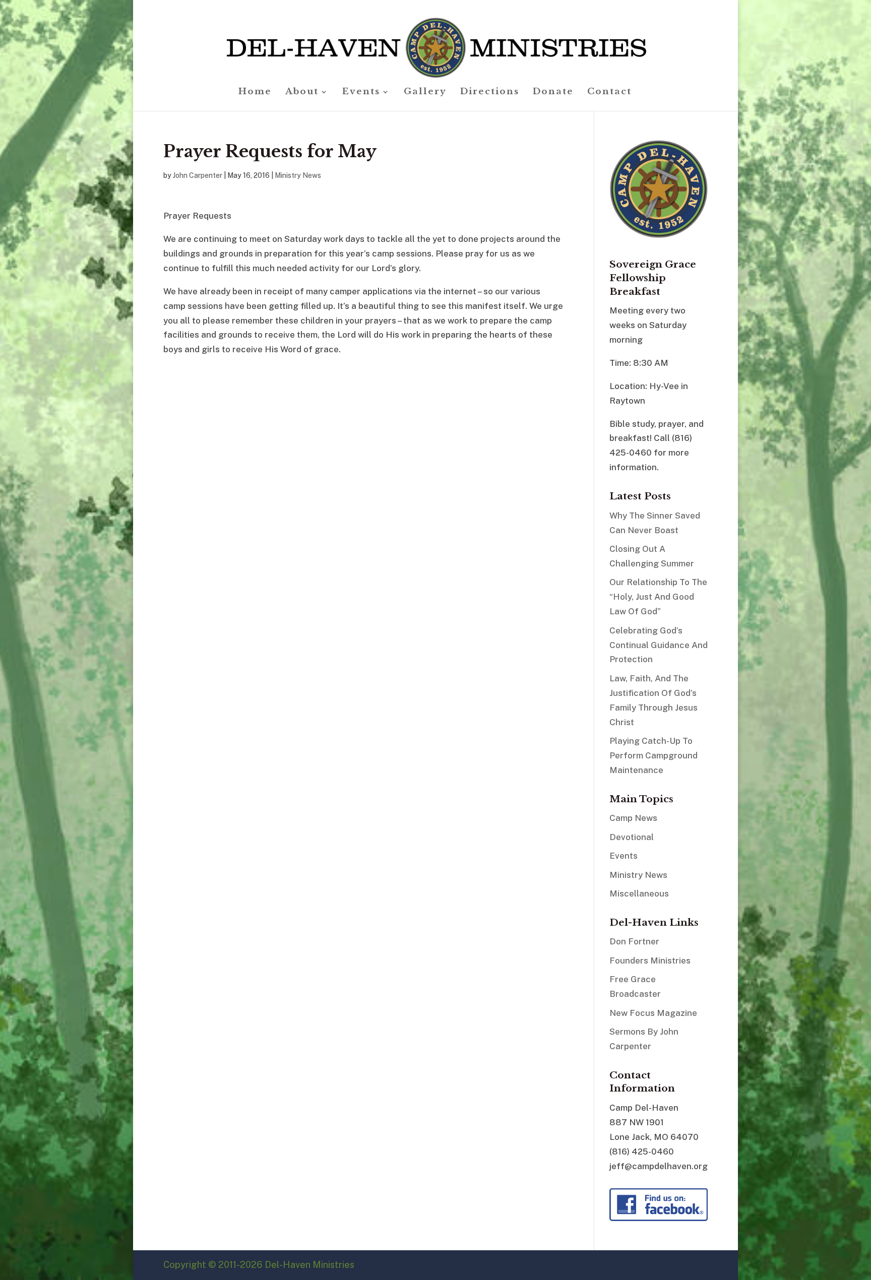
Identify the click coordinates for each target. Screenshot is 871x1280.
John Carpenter (197, 175)
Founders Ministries (650, 960)
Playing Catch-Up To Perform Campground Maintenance (653, 755)
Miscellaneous (639, 893)
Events (361, 92)
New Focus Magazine (653, 1013)
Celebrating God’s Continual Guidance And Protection (658, 645)
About (302, 92)
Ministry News (298, 175)
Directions (489, 92)
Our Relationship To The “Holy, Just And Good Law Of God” (658, 596)
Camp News (633, 818)
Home (255, 92)
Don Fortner (634, 941)
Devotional (631, 837)
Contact (609, 92)
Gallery (425, 92)
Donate (553, 92)
